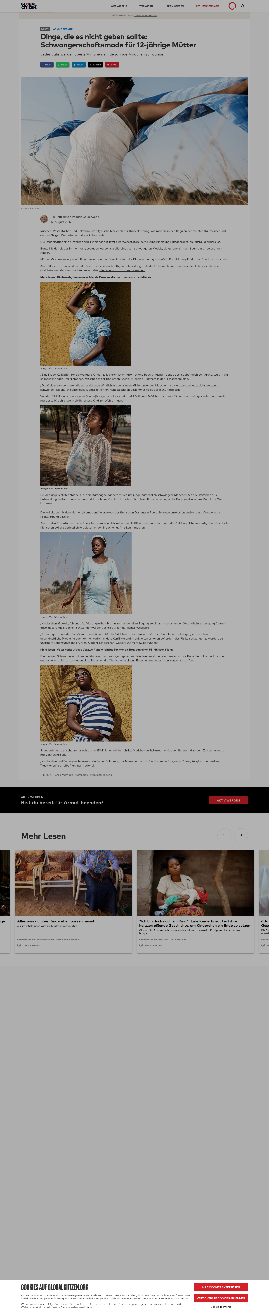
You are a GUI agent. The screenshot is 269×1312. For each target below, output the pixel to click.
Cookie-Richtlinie (221, 1306)
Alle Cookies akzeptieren (221, 1287)
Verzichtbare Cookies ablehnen (221, 1298)
